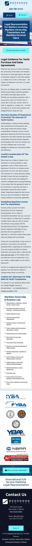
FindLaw (24, 542)
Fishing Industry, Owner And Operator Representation (14, 363)
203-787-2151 (16, 9)
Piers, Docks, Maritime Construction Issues (17, 383)
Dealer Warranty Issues (13, 314)
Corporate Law (10, 373)
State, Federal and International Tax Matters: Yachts (16, 329)
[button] (9, 15)
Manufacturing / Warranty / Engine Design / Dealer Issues (16, 304)
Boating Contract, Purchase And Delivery (15, 323)
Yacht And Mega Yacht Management (13, 318)
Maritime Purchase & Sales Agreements (14, 368)
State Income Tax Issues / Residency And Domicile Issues (15, 377)
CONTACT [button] (24, 15)
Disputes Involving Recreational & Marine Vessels (16, 347)
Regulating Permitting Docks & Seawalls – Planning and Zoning (15, 309)
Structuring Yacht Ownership (14, 342)
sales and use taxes (7, 255)
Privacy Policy (20, 539)
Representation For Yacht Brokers (16, 333)
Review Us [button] (16, 528)
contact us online (7, 291)
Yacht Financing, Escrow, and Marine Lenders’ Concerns (14, 357)
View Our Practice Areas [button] (17, 50)
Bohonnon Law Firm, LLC (15, 533)
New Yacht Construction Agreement (13, 338)
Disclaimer (5, 539)
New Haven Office (16, 512)
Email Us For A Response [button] (17, 470)
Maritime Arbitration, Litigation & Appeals (16, 352)
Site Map (12, 539)
